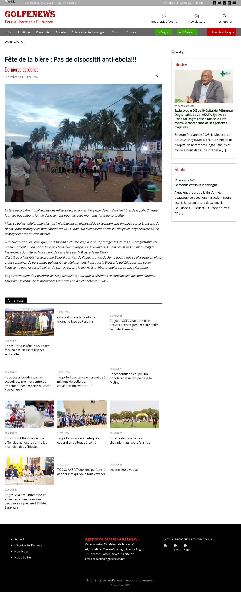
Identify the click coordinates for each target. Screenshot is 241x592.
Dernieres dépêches (21, 69)
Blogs (199, 2)
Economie (43, 32)
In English (164, 32)
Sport (116, 32)
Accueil (19, 539)
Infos (8, 32)
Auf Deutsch (187, 32)
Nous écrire (22, 557)
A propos (169, 2)
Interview (181, 64)
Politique (24, 32)
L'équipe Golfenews (28, 545)
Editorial (180, 169)
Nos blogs (21, 551)
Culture (131, 32)
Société (61, 32)
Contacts (185, 2)
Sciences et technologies (89, 32)
